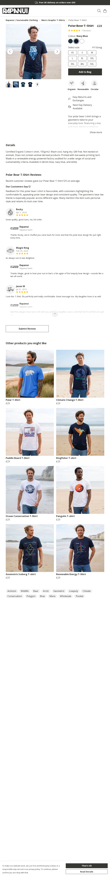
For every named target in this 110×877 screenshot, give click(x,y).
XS (72, 52)
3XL (72, 64)
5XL (92, 64)
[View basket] (105, 11)
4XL (82, 64)
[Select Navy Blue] (76, 41)
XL (82, 58)
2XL (92, 58)
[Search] (99, 11)
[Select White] (82, 41)
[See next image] (57, 51)
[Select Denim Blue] (70, 41)
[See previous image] (10, 51)
